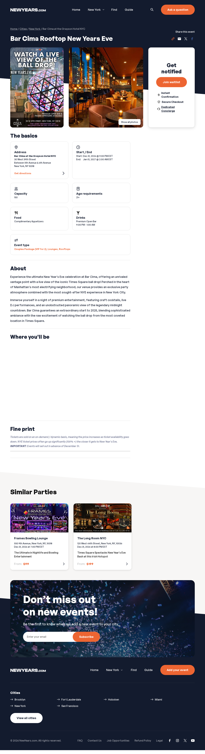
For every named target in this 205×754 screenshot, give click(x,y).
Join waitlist (171, 82)
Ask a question (177, 9)
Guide (129, 9)
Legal (159, 740)
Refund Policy (143, 740)
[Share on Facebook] (192, 39)
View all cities (26, 718)
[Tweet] (186, 39)
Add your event (177, 670)
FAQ (80, 740)
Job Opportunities (118, 740)
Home (76, 9)
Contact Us (95, 740)
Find (114, 9)
